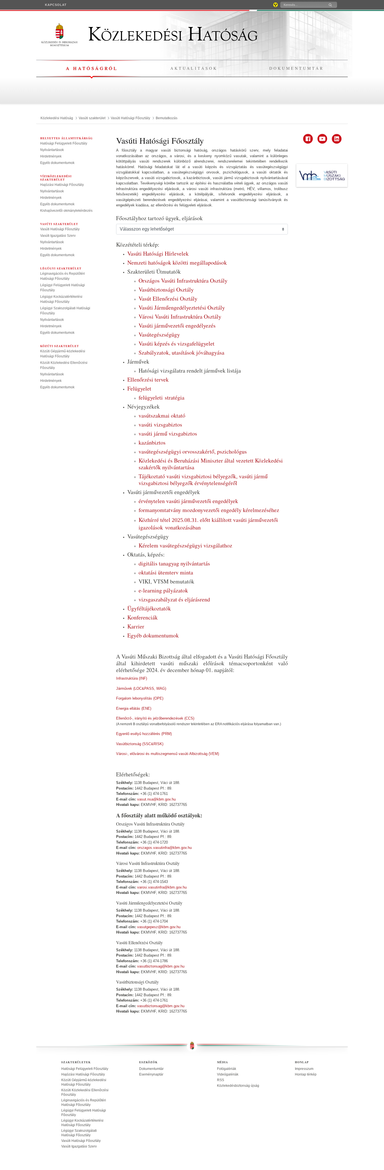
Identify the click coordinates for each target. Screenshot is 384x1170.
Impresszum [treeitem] (304, 1069)
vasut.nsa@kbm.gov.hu (156, 799)
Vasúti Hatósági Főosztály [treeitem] (60, 229)
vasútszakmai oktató (162, 415)
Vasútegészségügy (159, 334)
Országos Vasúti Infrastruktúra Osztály (183, 280)
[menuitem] (55, 5)
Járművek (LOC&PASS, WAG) (141, 688)
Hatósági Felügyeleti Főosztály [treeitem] (63, 143)
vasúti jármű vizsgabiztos (168, 433)
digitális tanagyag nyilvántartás (174, 563)
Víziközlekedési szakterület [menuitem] (56, 177)
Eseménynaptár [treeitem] (151, 1074)
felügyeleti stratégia (161, 397)
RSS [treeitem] (220, 1080)
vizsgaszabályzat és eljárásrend (174, 599)
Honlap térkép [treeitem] (306, 1074)
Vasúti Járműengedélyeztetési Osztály (182, 307)
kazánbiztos (152, 442)
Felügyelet (139, 388)
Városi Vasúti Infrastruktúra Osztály (180, 316)
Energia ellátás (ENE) (133, 708)
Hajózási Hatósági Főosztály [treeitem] (62, 185)
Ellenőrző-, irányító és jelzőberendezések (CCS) (155, 718)
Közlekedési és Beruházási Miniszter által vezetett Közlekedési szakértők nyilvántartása (211, 464)
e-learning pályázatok (163, 590)
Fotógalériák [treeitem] (226, 1069)
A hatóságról (92, 68)
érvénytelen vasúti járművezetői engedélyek (188, 501)
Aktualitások (194, 68)
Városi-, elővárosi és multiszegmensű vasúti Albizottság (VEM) (167, 754)
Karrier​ (135, 626)
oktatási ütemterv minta (166, 572)
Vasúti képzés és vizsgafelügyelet (176, 343)
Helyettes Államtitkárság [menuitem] (66, 138)
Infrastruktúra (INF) (131, 678)
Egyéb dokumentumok (153, 635)
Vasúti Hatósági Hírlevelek (158, 253)
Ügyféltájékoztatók (149, 608)
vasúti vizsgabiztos (160, 424)
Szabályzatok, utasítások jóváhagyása (181, 352)
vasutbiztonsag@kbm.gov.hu (160, 966)
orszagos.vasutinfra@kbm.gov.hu (164, 848)
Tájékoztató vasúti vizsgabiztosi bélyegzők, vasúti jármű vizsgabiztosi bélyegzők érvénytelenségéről (203, 479)
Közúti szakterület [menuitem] (59, 346)
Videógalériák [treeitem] (227, 1074)
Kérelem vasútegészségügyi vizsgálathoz (185, 545)
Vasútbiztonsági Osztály (166, 289)
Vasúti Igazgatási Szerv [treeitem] (58, 236)
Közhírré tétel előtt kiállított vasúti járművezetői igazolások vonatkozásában (208, 523)
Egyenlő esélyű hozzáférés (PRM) (144, 734)
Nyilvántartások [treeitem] (52, 150)
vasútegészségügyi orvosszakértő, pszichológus (193, 451)
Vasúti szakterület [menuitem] (59, 224)
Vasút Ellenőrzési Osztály (168, 298)
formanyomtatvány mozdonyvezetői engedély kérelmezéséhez (209, 510)
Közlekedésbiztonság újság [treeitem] (238, 1086)
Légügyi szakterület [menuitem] (61, 268)
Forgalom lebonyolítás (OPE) (139, 698)
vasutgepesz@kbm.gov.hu (158, 927)
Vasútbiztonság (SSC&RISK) (139, 744)
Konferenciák (142, 617)
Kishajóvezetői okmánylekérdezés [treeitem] (66, 211)
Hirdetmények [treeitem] (51, 156)
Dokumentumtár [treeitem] (151, 1069)
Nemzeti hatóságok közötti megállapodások (177, 262)
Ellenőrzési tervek (148, 379)
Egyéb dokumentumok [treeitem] (57, 163)
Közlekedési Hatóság (170, 34)
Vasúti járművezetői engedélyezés (177, 325)
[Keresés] (330, 4)
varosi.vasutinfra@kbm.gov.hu (162, 887)
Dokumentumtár (296, 68)
